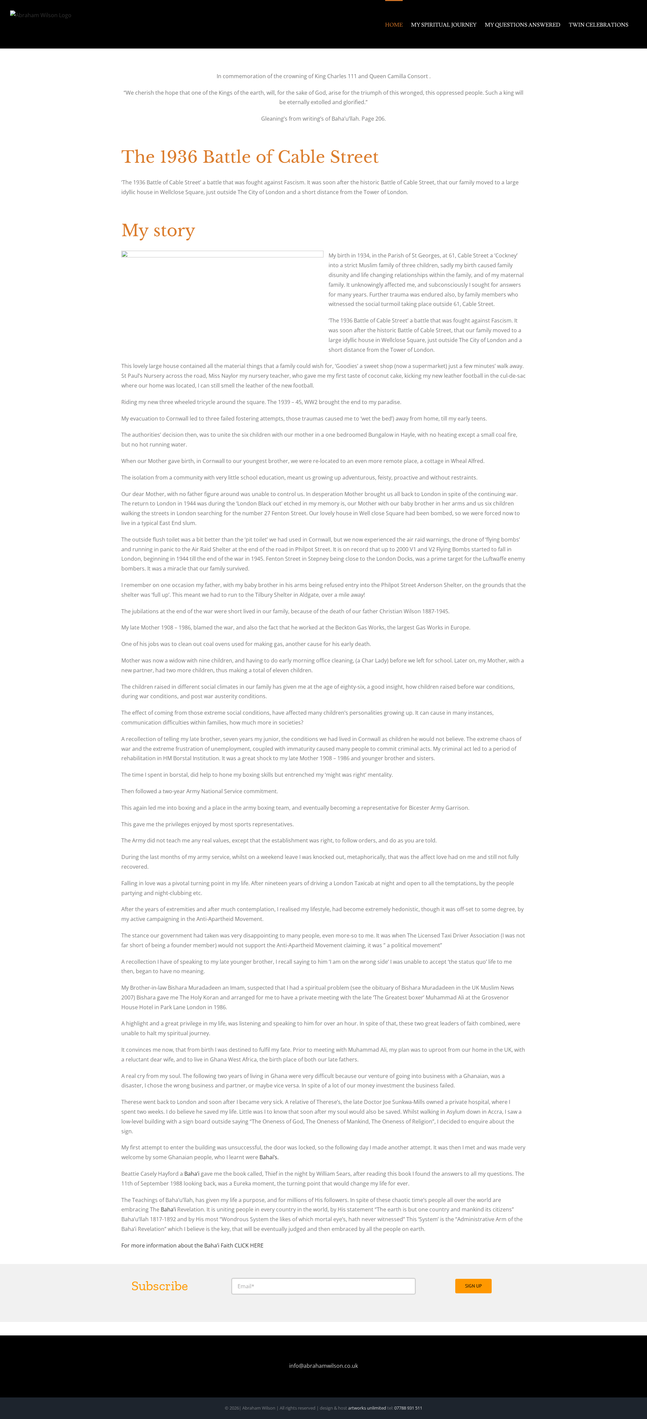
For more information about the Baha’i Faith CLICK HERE (192, 1245)
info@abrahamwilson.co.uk (323, 1365)
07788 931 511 (407, 1408)
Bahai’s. (269, 1157)
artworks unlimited (367, 1408)
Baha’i (191, 1173)
